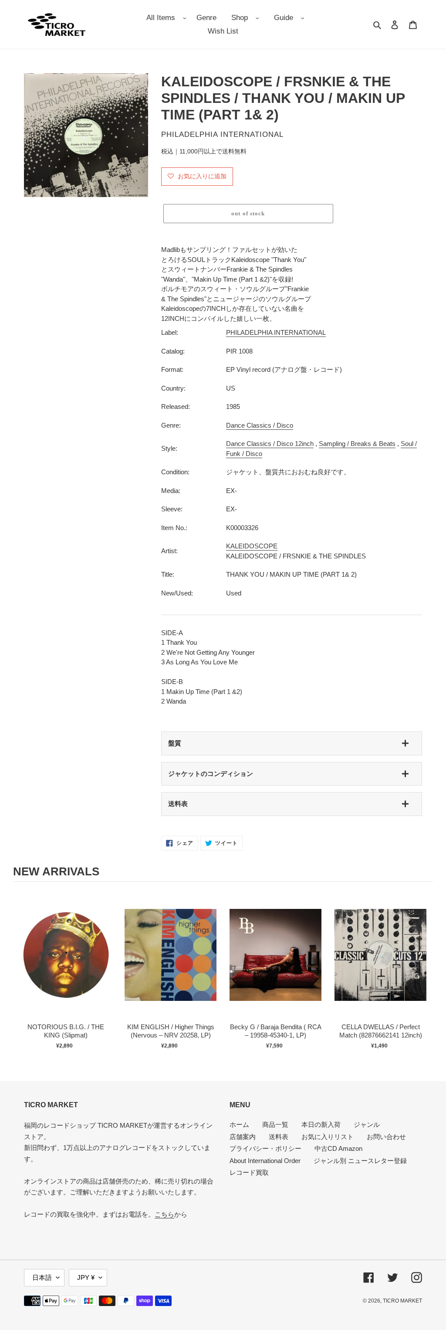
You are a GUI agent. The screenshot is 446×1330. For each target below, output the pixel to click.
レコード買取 (249, 1172)
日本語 (42, 1277)
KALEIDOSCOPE (251, 546)
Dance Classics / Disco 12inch (270, 443)
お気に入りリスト (327, 1136)
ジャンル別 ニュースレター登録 (360, 1160)
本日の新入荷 (321, 1124)
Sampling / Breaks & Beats (357, 443)
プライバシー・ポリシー (265, 1148)
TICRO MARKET (402, 1301)
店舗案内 (243, 1136)
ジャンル (367, 1124)
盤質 (174, 743)
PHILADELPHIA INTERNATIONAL (276, 332)
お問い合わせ (386, 1136)
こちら (164, 1214)
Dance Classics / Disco (259, 425)
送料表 (178, 803)
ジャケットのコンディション (210, 773)
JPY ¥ (86, 1277)
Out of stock (65, 964)
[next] (424, 974)
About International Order (265, 1160)
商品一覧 (275, 1124)
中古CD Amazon (338, 1148)
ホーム (239, 1124)
